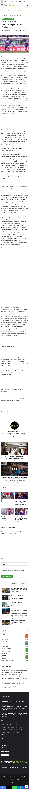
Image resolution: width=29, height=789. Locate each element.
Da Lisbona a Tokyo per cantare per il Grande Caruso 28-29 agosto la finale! (19, 597)
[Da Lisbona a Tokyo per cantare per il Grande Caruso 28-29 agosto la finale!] (6, 597)
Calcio (11, 724)
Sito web (3, 564)
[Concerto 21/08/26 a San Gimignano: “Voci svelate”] (6, 604)
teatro (17, 732)
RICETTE (4, 655)
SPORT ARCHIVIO (6, 648)
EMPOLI (4, 658)
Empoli (12, 727)
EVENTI (4, 637)
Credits (17, 779)
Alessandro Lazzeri (7, 30)
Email (3, 558)
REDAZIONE (4, 743)
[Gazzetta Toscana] (14, 10)
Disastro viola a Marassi (5, 517)
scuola (13, 732)
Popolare (14, 583)
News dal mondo (6, 666)
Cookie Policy (5, 755)
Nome (3, 551)
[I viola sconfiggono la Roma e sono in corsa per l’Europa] (21, 511)
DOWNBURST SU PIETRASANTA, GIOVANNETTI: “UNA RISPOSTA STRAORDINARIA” (19, 590)
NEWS (3, 634)
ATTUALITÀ (5, 639)
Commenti (24, 583)
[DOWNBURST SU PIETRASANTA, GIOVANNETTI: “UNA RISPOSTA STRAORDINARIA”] (6, 590)
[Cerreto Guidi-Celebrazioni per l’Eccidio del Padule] (6, 622)
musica (3, 732)
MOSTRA (21, 729)
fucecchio (4, 729)
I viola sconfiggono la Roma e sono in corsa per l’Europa (21, 518)
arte (7, 724)
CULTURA (4, 641)
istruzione (10, 729)
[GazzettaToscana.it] (10, 5)
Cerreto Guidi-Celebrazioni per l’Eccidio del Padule (18, 621)
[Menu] (2, 5)
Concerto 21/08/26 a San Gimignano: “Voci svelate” (16, 1)
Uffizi (3, 734)
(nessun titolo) (5, 500)
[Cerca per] (27, 5)
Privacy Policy (5, 751)
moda (15, 729)
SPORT (4, 644)
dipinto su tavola (5, 727)
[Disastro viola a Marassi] (7, 511)
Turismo (22, 732)
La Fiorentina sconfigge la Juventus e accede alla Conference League (21, 502)
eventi (17, 727)
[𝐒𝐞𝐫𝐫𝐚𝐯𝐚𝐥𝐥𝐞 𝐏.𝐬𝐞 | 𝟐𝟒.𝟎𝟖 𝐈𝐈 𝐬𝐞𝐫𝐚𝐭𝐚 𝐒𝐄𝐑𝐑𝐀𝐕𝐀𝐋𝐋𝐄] (6, 611)
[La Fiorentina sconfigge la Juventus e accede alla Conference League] (21, 495)
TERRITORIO (5, 646)
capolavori (17, 724)
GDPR (2, 747)
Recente (4, 583)
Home (4, 15)
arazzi (3, 724)
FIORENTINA (9, 15)
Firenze (21, 727)
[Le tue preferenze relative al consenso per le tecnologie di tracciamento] (26, 786)
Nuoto (8, 732)
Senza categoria (6, 651)
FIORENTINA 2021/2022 (18, 15)
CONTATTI (3, 745)
